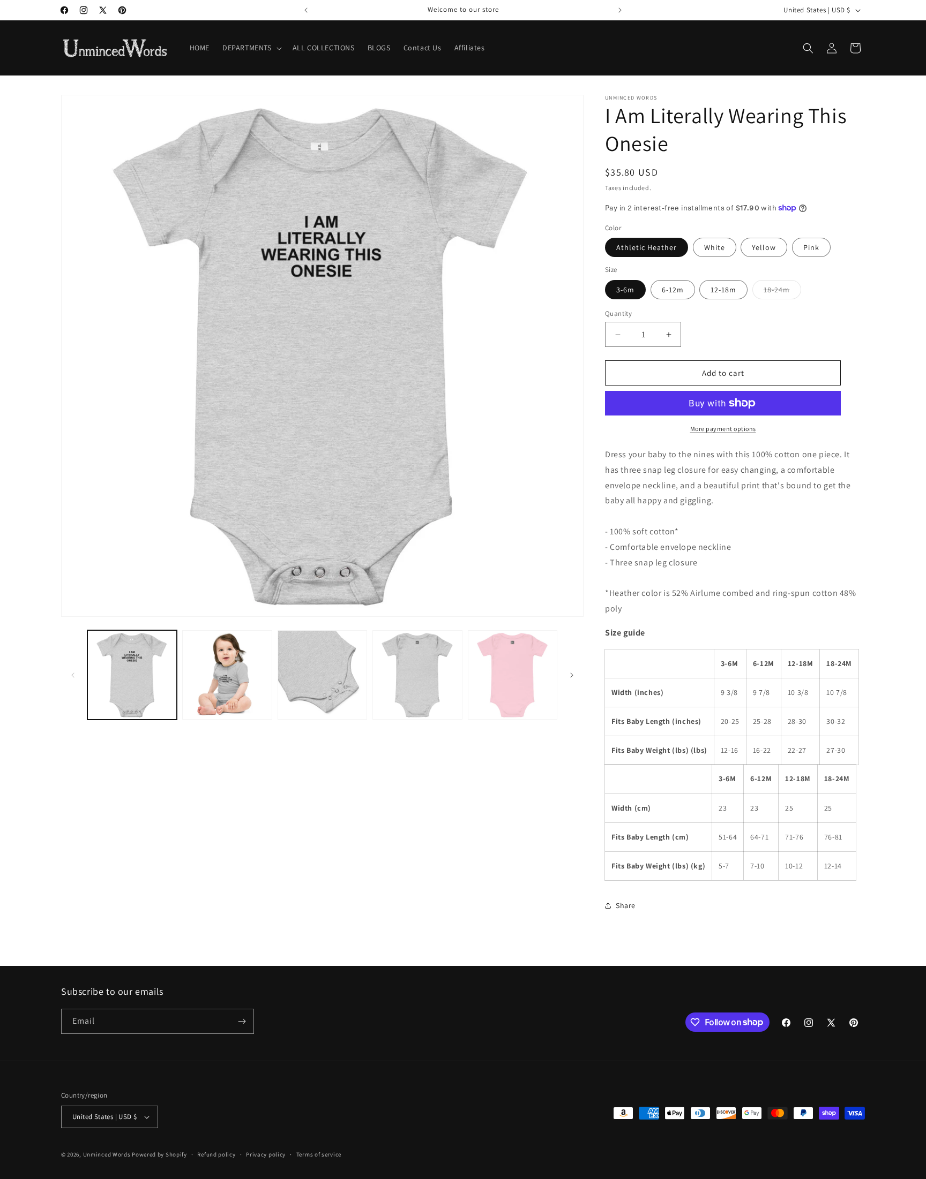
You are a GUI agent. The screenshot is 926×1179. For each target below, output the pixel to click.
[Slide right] (572, 675)
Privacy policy (266, 1154)
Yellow (764, 247)
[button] (251, 47)
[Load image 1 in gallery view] (132, 675)
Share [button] (626, 905)
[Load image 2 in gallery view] (227, 675)
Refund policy (216, 1154)
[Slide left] (73, 675)
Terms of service (318, 1154)
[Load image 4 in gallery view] (417, 675)
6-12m (673, 289)
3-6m (625, 289)
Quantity (618, 313)
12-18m (723, 289)
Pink (811, 247)
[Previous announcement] (306, 10)
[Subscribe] (241, 1021)
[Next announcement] (620, 10)
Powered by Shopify (159, 1154)
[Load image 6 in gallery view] (512, 675)
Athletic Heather (646, 247)
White (714, 247)
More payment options (723, 429)
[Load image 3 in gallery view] (322, 675)
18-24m (782, 291)
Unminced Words (107, 1154)
